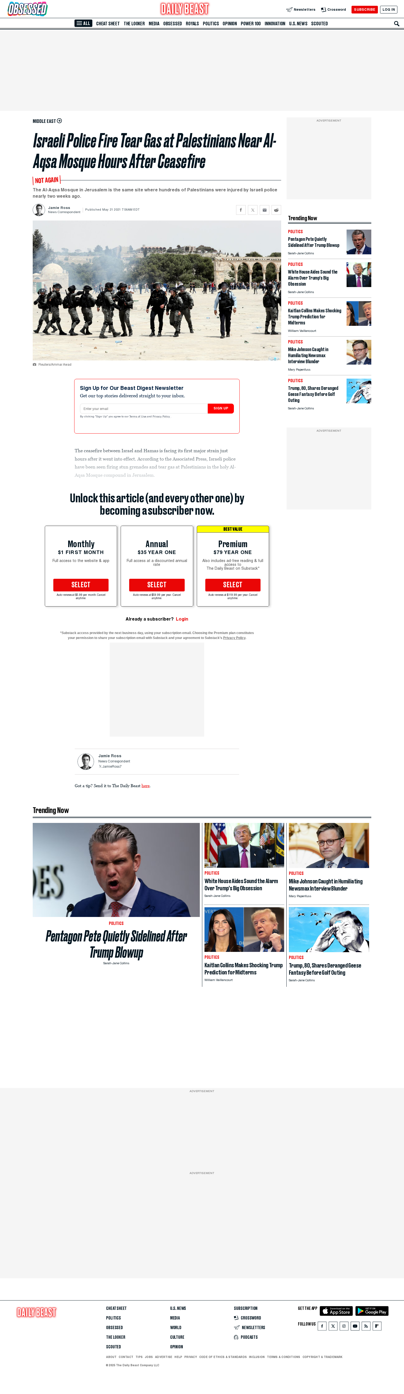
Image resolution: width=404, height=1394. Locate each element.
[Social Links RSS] (366, 1327)
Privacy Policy (162, 416)
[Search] (397, 23)
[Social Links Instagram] (344, 1327)
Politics (211, 23)
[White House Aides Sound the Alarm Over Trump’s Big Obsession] (359, 285)
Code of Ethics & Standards (223, 1357)
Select (81, 585)
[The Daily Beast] (185, 9)
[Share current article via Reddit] (276, 210)
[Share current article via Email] (264, 210)
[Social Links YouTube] (355, 1327)
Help (178, 1357)
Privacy (190, 1357)
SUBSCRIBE (364, 9)
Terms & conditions (283, 1357)
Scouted (319, 23)
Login (182, 619)
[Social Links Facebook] (322, 1327)
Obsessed (172, 23)
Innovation (275, 23)
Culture (177, 1337)
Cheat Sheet (108, 23)
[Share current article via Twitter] (253, 210)
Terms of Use (138, 416)
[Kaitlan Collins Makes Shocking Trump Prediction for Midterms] (359, 324)
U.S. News (298, 23)
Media (154, 23)
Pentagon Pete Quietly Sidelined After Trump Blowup (116, 944)
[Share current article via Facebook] (241, 210)
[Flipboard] (377, 1327)
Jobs (149, 1357)
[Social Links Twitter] (333, 1327)
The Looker (134, 23)
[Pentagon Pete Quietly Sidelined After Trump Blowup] (359, 252)
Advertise (163, 1357)
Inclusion (257, 1357)
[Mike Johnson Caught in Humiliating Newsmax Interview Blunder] (359, 363)
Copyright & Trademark (323, 1357)
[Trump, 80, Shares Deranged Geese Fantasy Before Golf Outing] (359, 402)
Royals (192, 23)
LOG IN (389, 9)
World (175, 1328)
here (146, 785)
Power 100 (251, 23)
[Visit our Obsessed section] (45, 9)
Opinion (230, 23)
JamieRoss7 (111, 766)
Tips (139, 1357)
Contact (126, 1357)
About (111, 1357)
